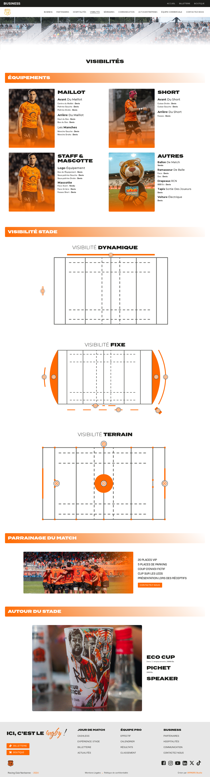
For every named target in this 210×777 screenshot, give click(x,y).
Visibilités (95, 12)
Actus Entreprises (147, 12)
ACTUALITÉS (84, 753)
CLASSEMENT (128, 753)
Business (48, 12)
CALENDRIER (128, 741)
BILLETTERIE (84, 747)
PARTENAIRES (171, 736)
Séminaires (109, 12)
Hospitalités (79, 12)
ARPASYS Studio (194, 773)
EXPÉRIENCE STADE (89, 741)
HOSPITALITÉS (171, 741)
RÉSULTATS (127, 747)
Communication (126, 12)
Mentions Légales (93, 773)
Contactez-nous (195, 12)
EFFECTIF (126, 736)
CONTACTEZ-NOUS (174, 753)
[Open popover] (111, 255)
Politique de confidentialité (116, 773)
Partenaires (62, 12)
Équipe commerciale (171, 12)
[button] (150, 585)
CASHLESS (84, 736)
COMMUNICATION (173, 747)
